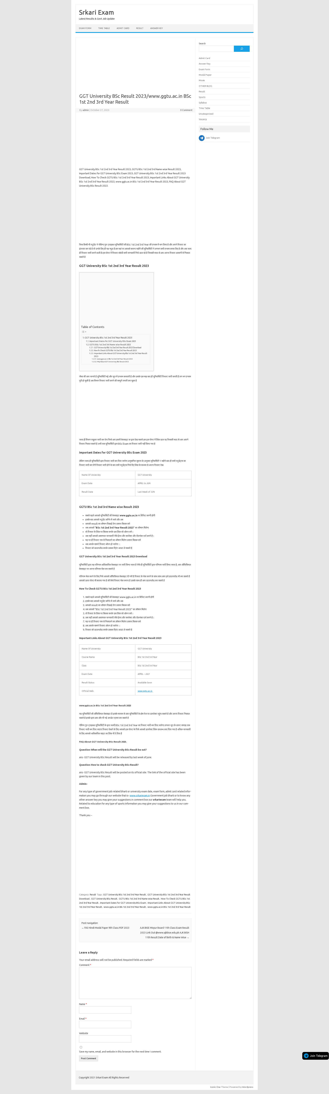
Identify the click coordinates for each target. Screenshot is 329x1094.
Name (83, 1004)
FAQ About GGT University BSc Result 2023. (113, 362)
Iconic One (215, 1087)
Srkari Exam (96, 12)
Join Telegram (319, 1055)
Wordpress (247, 1087)
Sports (202, 97)
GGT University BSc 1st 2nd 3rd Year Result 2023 (108, 337)
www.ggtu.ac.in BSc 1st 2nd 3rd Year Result (169, 907)
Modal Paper (205, 75)
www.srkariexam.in (140, 795)
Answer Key (156, 28)
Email (83, 1018)
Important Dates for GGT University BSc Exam (123, 903)
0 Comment (186, 110)
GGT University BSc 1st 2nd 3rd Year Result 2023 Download (117, 347)
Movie (202, 80)
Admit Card (123, 28)
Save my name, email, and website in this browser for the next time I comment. (120, 1051)
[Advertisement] (135, 68)
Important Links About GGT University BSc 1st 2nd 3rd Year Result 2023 (120, 354)
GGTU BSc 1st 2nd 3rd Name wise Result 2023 (110, 344)
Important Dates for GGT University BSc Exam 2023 (112, 341)
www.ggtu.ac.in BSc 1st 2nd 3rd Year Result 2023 (114, 359)
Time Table (104, 28)
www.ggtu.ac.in (145, 691)
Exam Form (85, 28)
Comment (85, 965)
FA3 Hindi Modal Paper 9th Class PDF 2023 (105, 927)
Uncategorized (206, 114)
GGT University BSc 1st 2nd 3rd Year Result (124, 894)
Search (202, 43)
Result (139, 28)
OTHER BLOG (205, 86)
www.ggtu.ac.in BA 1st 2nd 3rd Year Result (125, 907)
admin (86, 110)
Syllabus (203, 102)
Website (83, 1033)
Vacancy (203, 119)
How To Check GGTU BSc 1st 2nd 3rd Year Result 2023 (115, 350)
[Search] (242, 48)
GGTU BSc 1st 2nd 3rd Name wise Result (139, 898)
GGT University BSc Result (104, 898)
